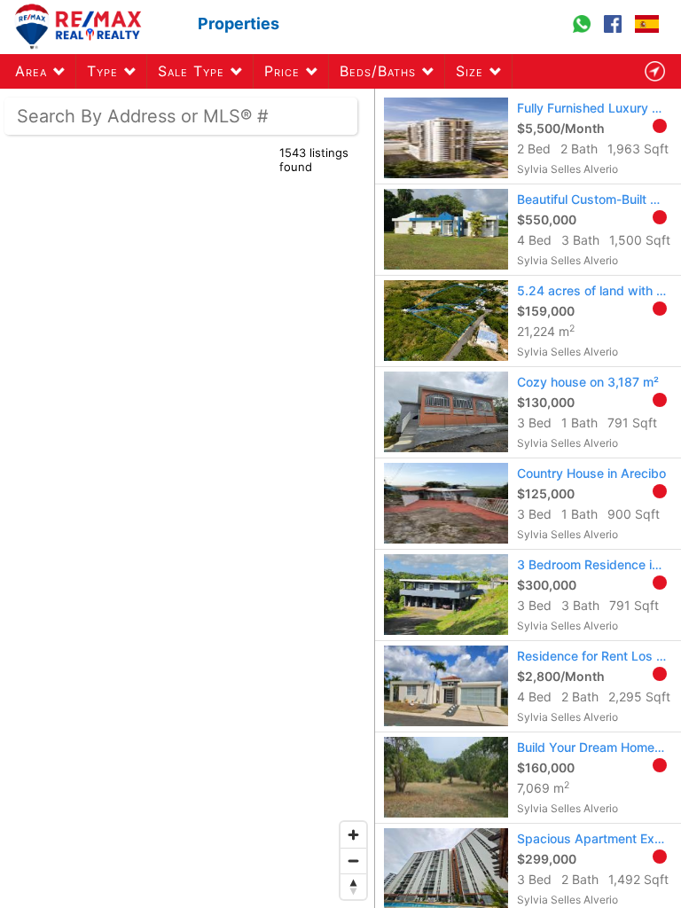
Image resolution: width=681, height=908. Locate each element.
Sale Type (191, 71)
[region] (187, 498)
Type (102, 71)
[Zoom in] (353, 835)
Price (282, 71)
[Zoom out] (353, 860)
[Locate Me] (654, 71)
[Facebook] (614, 32)
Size (469, 71)
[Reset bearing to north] (353, 886)
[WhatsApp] (583, 32)
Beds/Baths (378, 71)
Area (31, 71)
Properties (238, 23)
